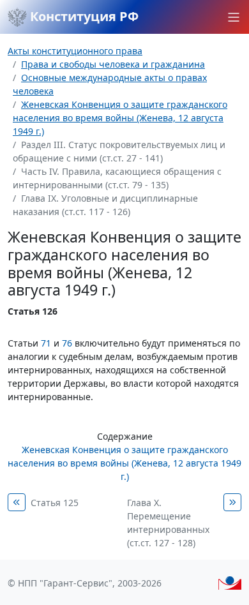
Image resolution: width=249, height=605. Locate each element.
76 (67, 343)
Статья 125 (55, 503)
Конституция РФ (83, 16)
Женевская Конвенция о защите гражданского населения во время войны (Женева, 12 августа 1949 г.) (120, 117)
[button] (233, 17)
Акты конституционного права (75, 51)
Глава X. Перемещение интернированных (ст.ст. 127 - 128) (168, 523)
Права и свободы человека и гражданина (113, 64)
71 (46, 343)
